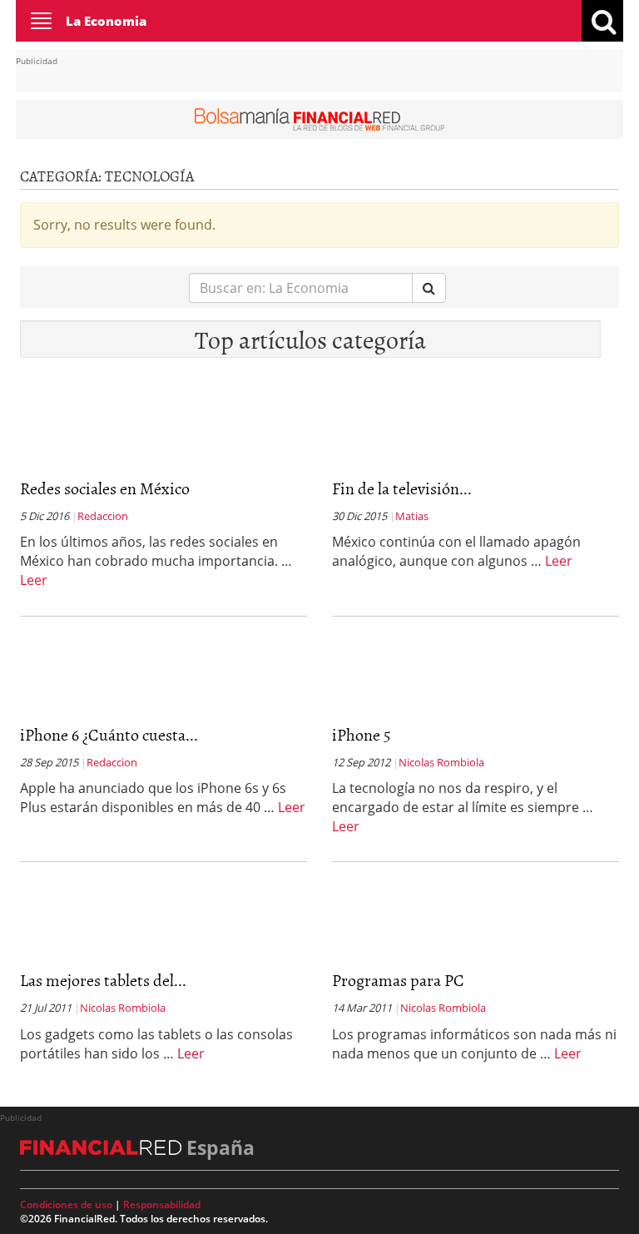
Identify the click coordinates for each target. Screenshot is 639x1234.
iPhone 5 (361, 733)
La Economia (106, 20)
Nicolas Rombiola (441, 762)
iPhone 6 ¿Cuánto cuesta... (109, 733)
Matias (411, 515)
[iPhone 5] (415, 710)
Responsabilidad (162, 1204)
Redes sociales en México (105, 487)
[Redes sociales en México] (103, 464)
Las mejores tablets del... (103, 979)
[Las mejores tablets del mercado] (103, 956)
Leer (33, 580)
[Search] (429, 288)
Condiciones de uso (66, 1204)
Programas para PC (398, 979)
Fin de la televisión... (402, 487)
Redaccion (102, 515)
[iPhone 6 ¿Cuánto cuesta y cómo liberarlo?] (103, 710)
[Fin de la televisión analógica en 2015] (415, 464)
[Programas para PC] (415, 956)
